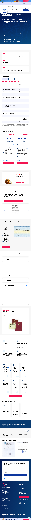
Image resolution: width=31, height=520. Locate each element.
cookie (12, 518)
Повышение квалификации (6, 500)
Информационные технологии (17, 14)
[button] (26, 431)
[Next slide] (28, 167)
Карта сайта (20, 492)
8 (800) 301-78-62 (26, 8)
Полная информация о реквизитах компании (5, 508)
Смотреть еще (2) (5, 160)
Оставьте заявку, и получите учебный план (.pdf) (11, 81)
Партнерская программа (22, 493)
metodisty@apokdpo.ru (5, 493)
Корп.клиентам (15, 2)
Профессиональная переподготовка (10, 14)
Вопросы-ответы (21, 488)
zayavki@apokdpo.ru (5, 491)
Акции (11, 2)
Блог (6, 2)
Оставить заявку (20, 182)
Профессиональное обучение (6, 501)
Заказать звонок (24, 497)
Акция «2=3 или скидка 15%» (24, 408)
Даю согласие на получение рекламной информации (11, 478)
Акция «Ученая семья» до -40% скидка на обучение (15, 409)
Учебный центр (4, 14)
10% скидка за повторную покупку (6, 408)
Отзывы (9, 2)
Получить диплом (6, 247)
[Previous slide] (4, 210)
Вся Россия (4, 9)
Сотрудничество (21, 489)
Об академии (4, 2)
